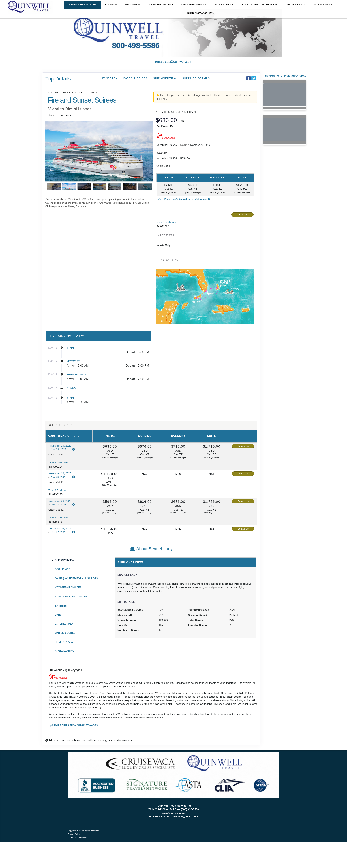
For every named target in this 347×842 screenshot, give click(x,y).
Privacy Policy (323, 4)
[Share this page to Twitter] (253, 78)
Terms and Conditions (200, 13)
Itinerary (110, 78)
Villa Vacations (224, 4)
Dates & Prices (135, 78)
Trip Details (58, 79)
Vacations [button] (131, 4)
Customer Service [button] (192, 4)
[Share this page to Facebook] (248, 78)
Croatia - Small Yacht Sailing (260, 4)
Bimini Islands (76, 374)
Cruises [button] (110, 4)
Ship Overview (165, 78)
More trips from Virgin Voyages (75, 725)
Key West (73, 361)
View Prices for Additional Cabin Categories (183, 198)
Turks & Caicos (296, 4)
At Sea (71, 388)
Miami (70, 347)
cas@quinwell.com (178, 61)
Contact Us (242, 214)
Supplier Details (196, 78)
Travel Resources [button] (159, 4)
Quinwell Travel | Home (82, 4)
